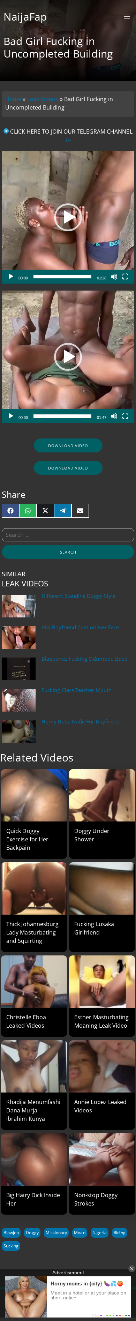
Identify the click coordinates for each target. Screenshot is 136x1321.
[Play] (10, 276)
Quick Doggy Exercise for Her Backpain (27, 839)
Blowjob (11, 1233)
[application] (68, 217)
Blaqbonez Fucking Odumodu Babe (84, 658)
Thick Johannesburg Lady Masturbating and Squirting (32, 932)
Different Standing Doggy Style (78, 596)
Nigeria (99, 1233)
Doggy (32, 1233)
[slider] (62, 276)
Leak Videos (43, 99)
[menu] (127, 17)
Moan (79, 1233)
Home (13, 99)
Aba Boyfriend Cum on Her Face (80, 627)
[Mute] (114, 276)
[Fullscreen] (125, 276)
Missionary (56, 1233)
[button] (68, 217)
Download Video (68, 445)
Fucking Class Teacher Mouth (76, 690)
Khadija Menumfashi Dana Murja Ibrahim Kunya (33, 1110)
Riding (120, 1233)
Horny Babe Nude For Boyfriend (80, 721)
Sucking (10, 1246)
